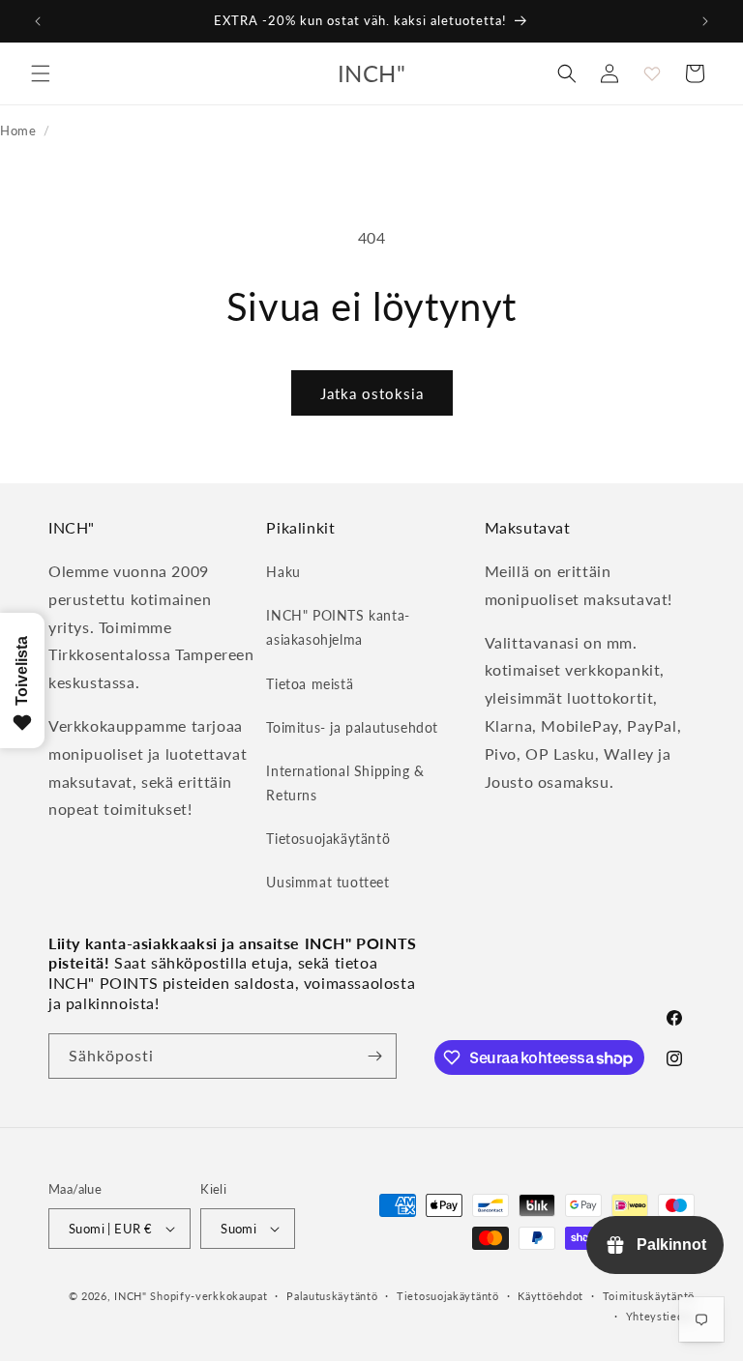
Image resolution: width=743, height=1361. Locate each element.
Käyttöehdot (550, 1295)
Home (18, 130)
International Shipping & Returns (345, 783)
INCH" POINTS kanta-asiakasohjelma (337, 627)
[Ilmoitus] (705, 21)
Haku (283, 572)
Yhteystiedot (660, 1316)
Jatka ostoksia (372, 393)
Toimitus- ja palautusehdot (352, 727)
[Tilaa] (374, 1056)
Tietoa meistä (309, 684)
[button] (40, 73)
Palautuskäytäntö (331, 1295)
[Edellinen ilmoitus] (37, 21)
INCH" (130, 1295)
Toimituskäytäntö (649, 1295)
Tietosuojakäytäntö (328, 838)
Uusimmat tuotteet (327, 882)
